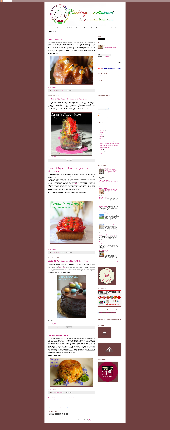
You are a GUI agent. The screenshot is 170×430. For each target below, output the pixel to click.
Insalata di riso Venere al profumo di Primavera (67, 99)
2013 (100, 158)
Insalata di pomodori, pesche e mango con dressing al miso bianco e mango (111, 252)
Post (100, 116)
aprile (101, 138)
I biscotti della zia (101, 322)
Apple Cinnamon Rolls (103, 206)
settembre (102, 130)
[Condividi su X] (69, 90)
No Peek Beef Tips (103, 198)
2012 (100, 160)
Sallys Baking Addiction (103, 205)
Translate (107, 56)
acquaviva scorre (102, 223)
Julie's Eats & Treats (103, 197)
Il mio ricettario (70, 28)
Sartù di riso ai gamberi (58, 335)
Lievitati (92, 28)
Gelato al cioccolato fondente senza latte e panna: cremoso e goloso (111, 190)
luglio (101, 134)
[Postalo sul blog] (67, 90)
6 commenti (62, 90)
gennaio (101, 153)
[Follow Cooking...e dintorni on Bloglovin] (103, 109)
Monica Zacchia (62, 267)
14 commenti (62, 327)
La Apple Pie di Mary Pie (103, 250)
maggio (101, 136)
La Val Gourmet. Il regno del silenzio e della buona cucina (111, 214)
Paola (55, 90)
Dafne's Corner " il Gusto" (104, 180)
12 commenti (62, 252)
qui (93, 44)
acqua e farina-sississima (104, 168)
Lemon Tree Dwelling (103, 234)
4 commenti (62, 392)
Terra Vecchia (108, 316)
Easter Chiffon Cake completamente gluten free (68, 261)
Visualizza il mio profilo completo (110, 47)
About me (60, 28)
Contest (104, 28)
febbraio (102, 151)
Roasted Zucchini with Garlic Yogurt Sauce (107, 235)
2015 (100, 129)
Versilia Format (108, 322)
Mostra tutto (119, 261)
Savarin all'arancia (55, 39)
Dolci (97, 28)
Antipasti (78, 28)
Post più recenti (51, 398)
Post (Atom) (54, 400)
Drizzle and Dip (102, 242)
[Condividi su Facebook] (70, 90)
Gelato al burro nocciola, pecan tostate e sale (107, 181)
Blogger (90, 420)
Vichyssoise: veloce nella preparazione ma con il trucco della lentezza (111, 224)
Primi (85, 28)
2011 (100, 162)
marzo (101, 149)
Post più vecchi (91, 398)
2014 (100, 156)
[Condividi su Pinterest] (71, 90)
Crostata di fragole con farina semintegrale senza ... (110, 143)
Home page (52, 28)
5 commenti (62, 160)
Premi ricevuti (112, 28)
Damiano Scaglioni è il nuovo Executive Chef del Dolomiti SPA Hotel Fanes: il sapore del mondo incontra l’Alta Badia (111, 171)
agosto (101, 132)
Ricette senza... (53, 31)
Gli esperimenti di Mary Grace (104, 213)
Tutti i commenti (102, 118)
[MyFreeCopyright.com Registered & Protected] (58, 408)
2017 (100, 125)
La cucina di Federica (103, 188)
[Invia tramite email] (66, 90)
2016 (100, 127)
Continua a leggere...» (52, 87)
